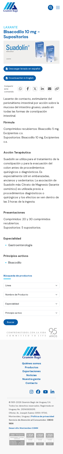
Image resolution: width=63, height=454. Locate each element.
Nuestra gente (31, 379)
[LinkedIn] (51, 392)
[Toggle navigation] (58, 7)
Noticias (31, 375)
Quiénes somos (31, 363)
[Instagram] (30, 392)
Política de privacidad (42, 416)
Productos (31, 367)
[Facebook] (37, 392)
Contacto (31, 383)
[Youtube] (44, 392)
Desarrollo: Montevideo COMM (23, 428)
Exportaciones (32, 371)
